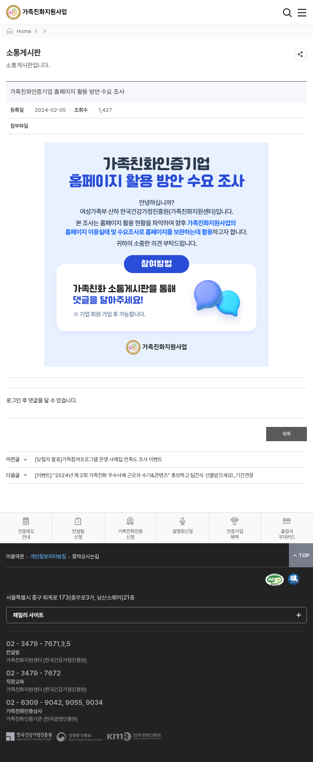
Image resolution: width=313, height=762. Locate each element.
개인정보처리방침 (48, 556)
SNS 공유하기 (300, 54)
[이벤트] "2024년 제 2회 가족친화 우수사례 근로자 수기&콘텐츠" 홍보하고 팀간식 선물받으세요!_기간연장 (144, 475)
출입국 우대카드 (287, 534)
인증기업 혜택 (235, 534)
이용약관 (15, 556)
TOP (303, 555)
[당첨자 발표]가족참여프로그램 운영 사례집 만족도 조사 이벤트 (98, 459)
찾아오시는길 (85, 556)
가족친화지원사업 (36, 12)
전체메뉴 (302, 13)
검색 (287, 13)
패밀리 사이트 (28, 615)
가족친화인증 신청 (130, 534)
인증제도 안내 (26, 534)
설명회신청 (182, 531)
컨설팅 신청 (78, 534)
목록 (286, 434)
